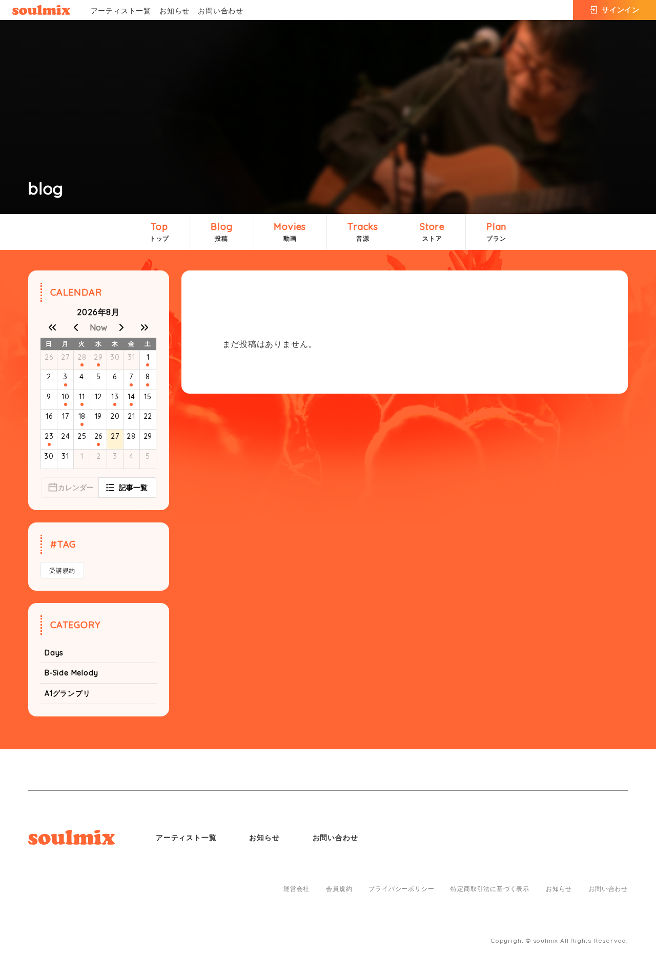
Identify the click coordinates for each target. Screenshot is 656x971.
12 (98, 396)
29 (98, 357)
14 (131, 396)
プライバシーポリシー (401, 888)
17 (65, 416)
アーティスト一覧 (121, 11)
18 (82, 416)
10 (65, 396)
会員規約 (339, 888)
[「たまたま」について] (49, 444)
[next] (121, 327)
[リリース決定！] (131, 384)
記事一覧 (133, 487)
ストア (432, 231)
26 (49, 357)
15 (148, 396)
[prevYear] (52, 327)
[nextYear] (144, 327)
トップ (159, 231)
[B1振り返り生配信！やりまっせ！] (147, 384)
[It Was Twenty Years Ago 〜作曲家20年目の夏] (98, 444)
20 (115, 416)
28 (82, 357)
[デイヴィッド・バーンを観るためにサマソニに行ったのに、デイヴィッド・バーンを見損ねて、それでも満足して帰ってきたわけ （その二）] (82, 424)
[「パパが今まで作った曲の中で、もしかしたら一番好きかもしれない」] (65, 404)
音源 (362, 231)
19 (98, 416)
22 (148, 416)
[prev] (75, 327)
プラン (496, 231)
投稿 (221, 231)
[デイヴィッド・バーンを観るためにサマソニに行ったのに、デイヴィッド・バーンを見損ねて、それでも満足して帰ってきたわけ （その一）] (131, 404)
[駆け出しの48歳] (114, 404)
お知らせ (174, 11)
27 (65, 357)
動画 (290, 231)
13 (115, 396)
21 (131, 416)
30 (115, 357)
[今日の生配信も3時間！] (82, 364)
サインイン (621, 10)
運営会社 (296, 888)
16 (49, 416)
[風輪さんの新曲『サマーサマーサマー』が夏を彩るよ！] (65, 384)
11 (82, 396)
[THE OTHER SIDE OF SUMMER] (147, 364)
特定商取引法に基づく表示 (489, 888)
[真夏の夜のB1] (82, 404)
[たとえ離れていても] (98, 364)
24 (65, 436)
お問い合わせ (220, 11)
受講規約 (62, 570)
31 (131, 357)
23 (49, 436)
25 (82, 436)
